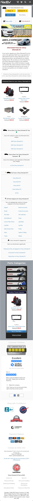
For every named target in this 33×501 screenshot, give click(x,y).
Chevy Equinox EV (16, 189)
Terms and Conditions (24, 480)
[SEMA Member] (16, 468)
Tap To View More (16, 331)
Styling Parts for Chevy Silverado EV (17, 256)
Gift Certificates (22, 214)
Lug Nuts (21, 225)
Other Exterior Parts (8, 229)
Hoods (20, 218)
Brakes (10, 269)
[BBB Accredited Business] (9, 409)
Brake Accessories (23, 207)
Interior (10, 283)
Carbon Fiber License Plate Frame (16, 326)
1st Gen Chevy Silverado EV (17, 165)
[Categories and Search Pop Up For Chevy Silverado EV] (25, 2)
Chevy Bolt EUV (17, 181)
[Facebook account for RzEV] (15, 395)
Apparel (6, 207)
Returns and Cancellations (24, 484)
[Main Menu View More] (30, 2)
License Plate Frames (9, 221)
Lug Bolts (6, 225)
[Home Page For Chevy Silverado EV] (6, 2)
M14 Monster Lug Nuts (9, 118)
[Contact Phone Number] (18, 2)
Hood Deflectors (8, 218)
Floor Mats (6, 214)
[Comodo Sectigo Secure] (16, 427)
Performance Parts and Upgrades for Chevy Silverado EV (17, 249)
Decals (5, 211)
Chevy (9, 10)
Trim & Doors (22, 15)
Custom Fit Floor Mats (24, 118)
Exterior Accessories (23, 211)
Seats (5, 232)
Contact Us (9, 478)
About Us (24, 478)
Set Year (9, 15)
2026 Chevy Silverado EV (17, 141)
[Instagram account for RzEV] (18, 395)
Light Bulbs (21, 221)
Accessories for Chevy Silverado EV (16, 252)
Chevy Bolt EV (16, 185)
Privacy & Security (9, 480)
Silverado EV (21, 10)
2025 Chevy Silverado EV (17, 145)
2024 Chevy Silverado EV (17, 148)
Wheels (20, 236)
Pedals (20, 229)
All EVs (17, 193)
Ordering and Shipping (9, 483)
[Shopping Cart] (21, 2)
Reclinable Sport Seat (9, 98)
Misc (9, 288)
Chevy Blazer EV (17, 178)
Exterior (10, 274)
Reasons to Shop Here (24, 488)
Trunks (5, 236)
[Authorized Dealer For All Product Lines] (24, 410)
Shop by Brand (16, 335)
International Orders (9, 488)
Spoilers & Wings (23, 232)
